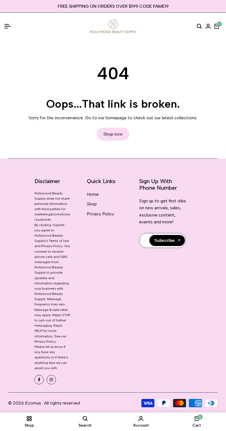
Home (93, 194)
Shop (92, 204)
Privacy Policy (100, 213)
